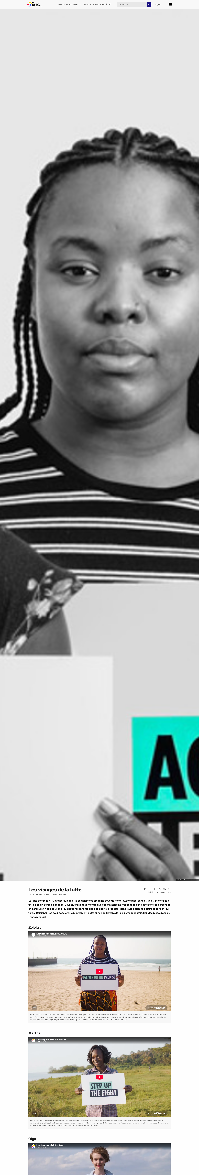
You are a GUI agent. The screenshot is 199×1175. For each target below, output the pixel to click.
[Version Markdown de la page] (169, 889)
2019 (46, 895)
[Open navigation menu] (170, 4)
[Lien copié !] (150, 889)
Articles (39, 895)
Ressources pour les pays (69, 4)
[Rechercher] (149, 4)
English (158, 4)
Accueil (31, 895)
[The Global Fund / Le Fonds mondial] (34, 4)
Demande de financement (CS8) (97, 4)
